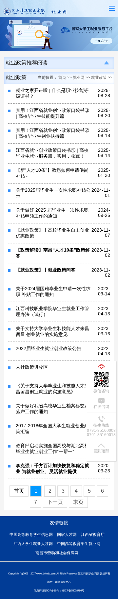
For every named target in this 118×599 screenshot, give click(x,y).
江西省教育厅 (93, 534)
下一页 (55, 502)
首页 (62, 77)
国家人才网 (67, 534)
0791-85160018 (101, 435)
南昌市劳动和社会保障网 (57, 553)
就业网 (79, 77)
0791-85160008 (101, 430)
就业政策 (99, 77)
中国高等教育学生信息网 (31, 534)
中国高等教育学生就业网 (78, 543)
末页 (78, 502)
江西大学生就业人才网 (33, 543)
